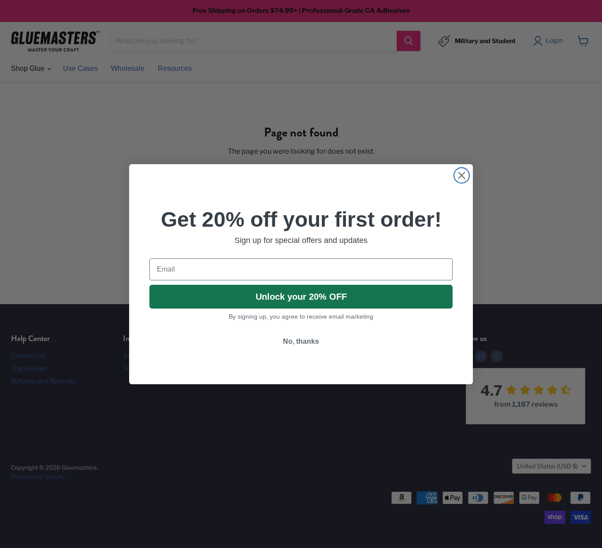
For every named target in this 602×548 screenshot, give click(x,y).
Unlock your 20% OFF (301, 297)
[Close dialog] (461, 175)
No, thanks (301, 341)
